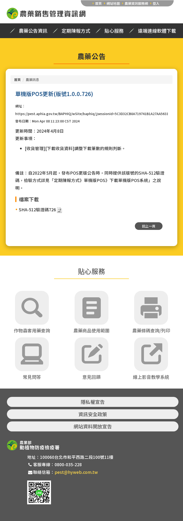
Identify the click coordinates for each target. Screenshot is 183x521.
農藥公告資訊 (33, 30)
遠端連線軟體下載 (157, 30)
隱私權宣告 (93, 401)
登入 (156, 3)
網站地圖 (113, 3)
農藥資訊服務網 (136, 3)
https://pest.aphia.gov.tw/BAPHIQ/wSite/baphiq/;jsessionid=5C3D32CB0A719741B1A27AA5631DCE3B (97, 113)
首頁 (98, 3)
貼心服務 (114, 30)
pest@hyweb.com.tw (76, 472)
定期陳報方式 (76, 30)
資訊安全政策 (92, 414)
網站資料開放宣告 (93, 426)
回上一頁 (148, 226)
